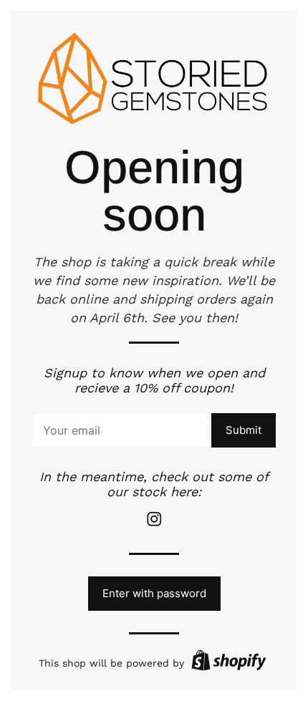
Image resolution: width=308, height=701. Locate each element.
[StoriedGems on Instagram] (154, 523)
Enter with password (154, 593)
